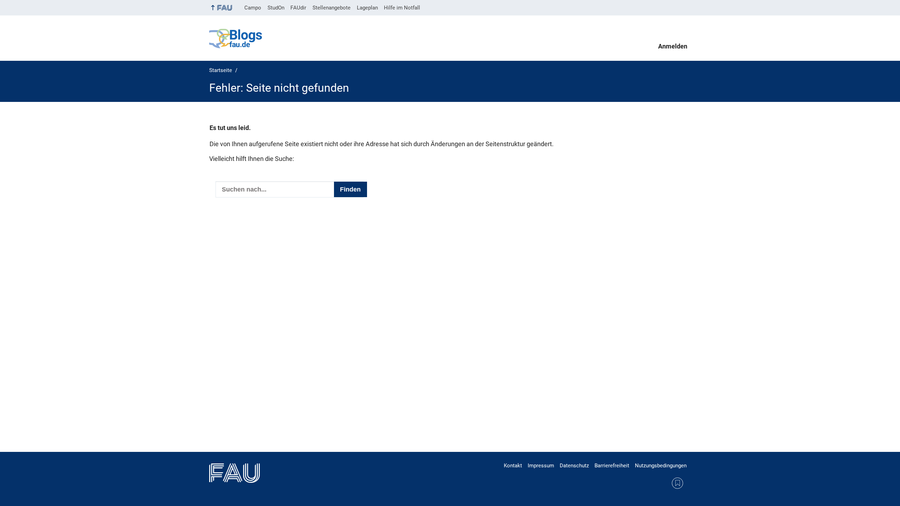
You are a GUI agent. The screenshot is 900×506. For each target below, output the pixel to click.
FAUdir (298, 8)
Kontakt (513, 465)
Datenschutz (574, 465)
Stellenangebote (332, 8)
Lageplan (367, 8)
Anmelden (672, 46)
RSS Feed (677, 483)
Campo (252, 8)
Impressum (541, 465)
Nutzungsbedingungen (661, 465)
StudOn (276, 8)
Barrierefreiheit (611, 465)
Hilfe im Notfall (402, 8)
